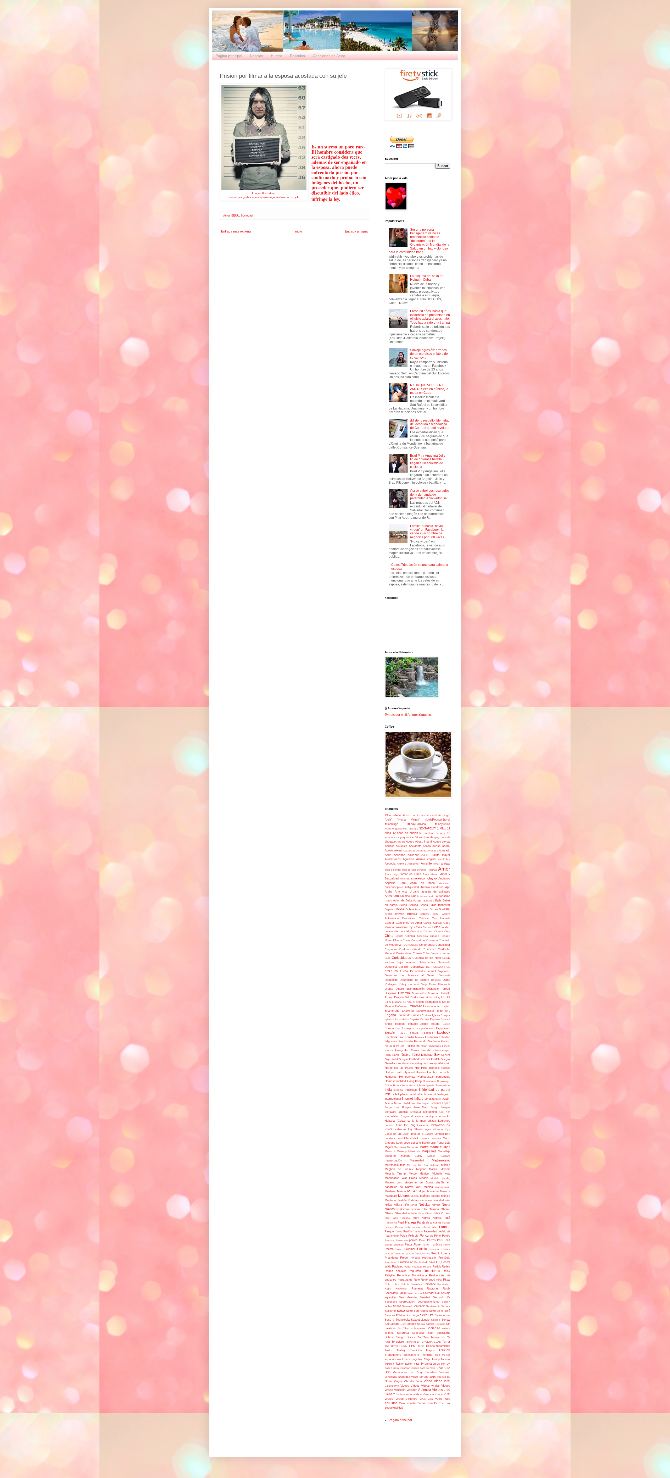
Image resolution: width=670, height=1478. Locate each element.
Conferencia (426, 944)
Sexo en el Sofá (439, 1310)
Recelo (427, 1266)
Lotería (425, 1138)
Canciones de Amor (329, 56)
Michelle (437, 1173)
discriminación (415, 988)
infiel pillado (400, 1094)
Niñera (398, 1204)
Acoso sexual (393, 850)
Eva (397, 1028)
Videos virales (430, 1385)
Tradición (416, 1350)
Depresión (444, 971)
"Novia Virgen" (408, 819)
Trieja (427, 1359)
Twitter (399, 1363)
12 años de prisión (405, 832)
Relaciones (432, 1271)
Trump (436, 1359)
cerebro (445, 927)
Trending (426, 1354)
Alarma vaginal (426, 859)
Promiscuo (391, 1262)
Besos (424, 904)
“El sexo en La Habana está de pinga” (426, 815)
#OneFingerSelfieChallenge (401, 828)
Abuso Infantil (423, 841)
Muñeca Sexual (430, 1195)
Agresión (408, 859)
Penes (446, 1235)
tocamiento (443, 1345)
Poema (389, 1248)
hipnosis (434, 1067)
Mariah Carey (411, 1155)
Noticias (256, 56)
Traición (444, 1350)
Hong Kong (414, 1081)
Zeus (402, 1403)
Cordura (404, 949)
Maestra (390, 1151)
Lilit (399, 1133)
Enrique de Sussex (409, 1015)
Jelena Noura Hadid (397, 1103)
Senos (397, 1306)
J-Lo (425, 1098)
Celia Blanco (423, 927)
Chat (447, 931)
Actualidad (409, 850)
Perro (422, 1240)
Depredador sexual (423, 971)
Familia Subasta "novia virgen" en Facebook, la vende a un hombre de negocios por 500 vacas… (428, 531)
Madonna (412, 1147)
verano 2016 (428, 1376)
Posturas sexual (403, 1253)
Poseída (434, 1249)
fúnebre (405, 1054)
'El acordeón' (393, 815)
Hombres (391, 1076)
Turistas (445, 1359)
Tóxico (389, 1350)
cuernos (445, 953)
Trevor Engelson (412, 1359)
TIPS (412, 1345)
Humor (276, 56)
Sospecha (418, 1332)
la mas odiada (426, 1120)
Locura (429, 1133)
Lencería (422, 1125)
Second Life (441, 1297)
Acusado (444, 850)
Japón (446, 1098)
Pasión (407, 1231)
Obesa (389, 1213)
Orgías (445, 1213)
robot (396, 1284)
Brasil (388, 913)
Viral (447, 1394)
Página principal (229, 56)
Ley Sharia (415, 1129)
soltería (389, 1332)
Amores (404, 878)
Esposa (435, 1019)
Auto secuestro (426, 896)
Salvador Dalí (431, 1292)
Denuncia (391, 966)
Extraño (390, 1032)
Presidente (391, 1257)
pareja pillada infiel (424, 1227)
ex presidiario (426, 1028)
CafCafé (425, 913)
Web (447, 1398)
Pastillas (418, 1231)
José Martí (421, 1107)
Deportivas (417, 966)
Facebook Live (394, 1037)
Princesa (415, 1257)
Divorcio (404, 993)
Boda (400, 909)
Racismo (397, 1266)
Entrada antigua (356, 231)
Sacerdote (391, 1292)
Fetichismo (413, 1045)
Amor (226, 215)
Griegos (445, 1059)
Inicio (298, 231)
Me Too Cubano (428, 1165)
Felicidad (444, 1037)
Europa (389, 1028)
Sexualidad (392, 1323)
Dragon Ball (401, 997)
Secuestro (391, 1301)
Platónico (436, 1244)
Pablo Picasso (401, 1217)
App (447, 887)
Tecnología (412, 1341)
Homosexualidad (395, 1081)
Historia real (392, 1072)
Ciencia (410, 935)
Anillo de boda (422, 882)
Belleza (413, 904)
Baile (438, 900)
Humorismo (409, 1085)
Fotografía (401, 1050)
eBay (437, 997)
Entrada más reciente (236, 231)
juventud (415, 1111)
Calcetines (408, 918)
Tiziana (430, 1345)
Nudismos (403, 1209)
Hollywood (408, 1072)
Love (407, 1142)
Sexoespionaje (420, 1319)
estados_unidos (418, 1023)
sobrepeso (418, 1328)
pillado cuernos (394, 1244)
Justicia (403, 1111)
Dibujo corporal (409, 984)
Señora (445, 1306)
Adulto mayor (441, 854)
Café (436, 913)
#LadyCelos (442, 824)
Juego (434, 1107)
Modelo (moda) (440, 1178)
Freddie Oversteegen (435, 1050)
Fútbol (416, 1054)
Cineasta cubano (428, 935)
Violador (411, 1389)
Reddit (437, 1266)
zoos (447, 1403)
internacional (393, 1098)
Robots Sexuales (411, 1284)
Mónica (428, 1186)
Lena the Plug (405, 1125)
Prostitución (405, 1262)
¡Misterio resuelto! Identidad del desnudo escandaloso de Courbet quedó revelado (430, 424)
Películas (297, 56)
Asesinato (392, 896)
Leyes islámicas (433, 1129)
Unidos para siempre (423, 1367)
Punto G (433, 1262)
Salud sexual (414, 1293)
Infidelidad (411, 1089)
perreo (413, 1240)
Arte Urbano (410, 891)
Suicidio (411, 1337)
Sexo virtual (442, 1315)
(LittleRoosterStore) (437, 819)
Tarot (426, 1337)
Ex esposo (408, 1028)
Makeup (402, 1151)
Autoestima (443, 896)
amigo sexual (393, 869)
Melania (445, 1169)
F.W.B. (402, 1032)
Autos (388, 900)
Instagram (443, 1094)
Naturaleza (426, 1200)
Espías (424, 1019)
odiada (412, 1213)
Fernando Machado (427, 1041)
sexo (401, 1310)
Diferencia (444, 984)
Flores (389, 1050)
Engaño (390, 1015)
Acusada (432, 850)
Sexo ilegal (412, 1315)
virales (389, 1398)
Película (413, 1235)
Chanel (438, 931)
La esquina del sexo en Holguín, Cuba (426, 277)
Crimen (417, 953)
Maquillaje (429, 1151)
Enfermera (443, 1010)
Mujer (412, 1191)
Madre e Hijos (440, 1147)
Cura (387, 957)
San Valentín (408, 1297)
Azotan (417, 900)
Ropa (388, 1288)
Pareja (410, 1222)
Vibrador (409, 1381)
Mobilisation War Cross (401, 1178)
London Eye (442, 1133)
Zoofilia (411, 1403)
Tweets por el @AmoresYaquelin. (408, 715)
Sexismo (390, 1310)
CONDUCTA (411, 944)
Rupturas (433, 1288)
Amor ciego (392, 874)
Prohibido (444, 1257)
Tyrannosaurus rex (433, 1363)
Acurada (421, 850)
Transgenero (393, 1354)
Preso (404, 1257)
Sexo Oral (427, 1315)
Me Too (412, 1165)
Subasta (390, 1337)
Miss (447, 1173)
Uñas (440, 1367)
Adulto (425, 855)
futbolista (426, 1054)
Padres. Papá (441, 1217)
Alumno (401, 863)
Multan (415, 1195)
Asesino (405, 896)
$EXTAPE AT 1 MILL (432, 828)
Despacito (391, 979)
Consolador (443, 944)
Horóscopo (429, 1081)
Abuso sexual (441, 841)
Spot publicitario (439, 1332)
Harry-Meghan (418, 1063)
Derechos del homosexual (404, 975)
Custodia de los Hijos (426, 957)
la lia (410, 1120)
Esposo (400, 1023)
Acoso (427, 846)
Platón (425, 1244)
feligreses (391, 1041)
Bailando (428, 900)
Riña (439, 1279)
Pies (447, 1240)
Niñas (388, 1204)
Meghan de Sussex (399, 1169)
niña (447, 1200)
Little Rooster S (413, 1133)
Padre (415, 1217)
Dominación (419, 993)
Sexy (403, 1323)
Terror (446, 1341)
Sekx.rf (446, 1301)
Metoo (413, 1173)
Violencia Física (433, 1394)
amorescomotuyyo (424, 878)
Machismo (400, 1147)
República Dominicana (412, 1275)
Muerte (401, 1191)
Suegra (400, 1337)
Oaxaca (434, 1209)
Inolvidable (416, 1094)
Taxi (443, 1337)
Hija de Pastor (403, 1067)
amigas (445, 863)
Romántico (443, 1284)
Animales (444, 883)
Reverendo (428, 1279)
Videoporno (392, 1385)
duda (429, 997)
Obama (445, 1209)
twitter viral (412, 1363)
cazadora (401, 927)
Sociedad (247, 215)
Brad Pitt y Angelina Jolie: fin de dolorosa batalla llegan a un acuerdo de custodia (428, 461)
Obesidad (401, 1213)
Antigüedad (412, 887)
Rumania (417, 1288)
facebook (443, 1032)
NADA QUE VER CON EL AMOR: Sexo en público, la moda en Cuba (429, 389)
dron (422, 997)
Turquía (389, 1363)
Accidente (415, 846)
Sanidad (425, 1297)
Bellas (403, 904)
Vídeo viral (442, 1381)
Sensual (407, 1306)
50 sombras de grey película (432, 837)
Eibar (388, 1001)
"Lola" (388, 819)
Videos (404, 1385)
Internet (407, 1098)
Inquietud (430, 1094)
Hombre (421, 1072)
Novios (390, 1209)
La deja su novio (435, 1116)
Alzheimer (413, 863)
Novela (436, 1204)
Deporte (403, 966)
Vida (419, 1381)
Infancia (398, 1089)
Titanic (420, 1345)
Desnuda (444, 975)
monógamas (442, 1187)
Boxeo (434, 909)
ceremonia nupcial (397, 931)
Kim (441, 1111)
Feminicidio (406, 1041)
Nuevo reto (419, 1209)
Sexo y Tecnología (397, 1319)
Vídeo (428, 1381)
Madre (424, 1147)
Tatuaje (435, 1337)
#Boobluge (391, 824)
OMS (437, 1213)
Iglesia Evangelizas (438, 1085)
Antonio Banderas (432, 887)
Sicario (430, 1323)
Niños (413, 1204)
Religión (390, 1275)
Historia (445, 1067)
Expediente (443, 1028)
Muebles (390, 1191)
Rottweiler (401, 1288)
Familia (409, 1037)
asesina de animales (435, 891)
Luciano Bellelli (420, 1142)
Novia (446, 1204)
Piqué (417, 1244)
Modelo (423, 1178)
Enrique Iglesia (431, 1015)
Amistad (432, 869)
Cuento (435, 953)
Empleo (445, 1006)
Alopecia (390, 863)
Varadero (431, 1372)
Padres (425, 1217)
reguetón (415, 1270)
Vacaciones (400, 1372)
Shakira (411, 1323)
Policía (422, 1249)
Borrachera (421, 909)
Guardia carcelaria (397, 1063)
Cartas (437, 922)
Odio (421, 1213)
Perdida (389, 1240)
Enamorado (392, 1010)
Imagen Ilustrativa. (264, 193)
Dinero (399, 988)
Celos (436, 927)
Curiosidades (401, 958)
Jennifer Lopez (420, 1103)
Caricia (427, 922)
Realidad (417, 1266)
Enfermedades (425, 1010)
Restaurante (405, 1279)
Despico (436, 979)
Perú (440, 1240)
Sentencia (419, 1306)
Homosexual (407, 1076)
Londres (390, 1138)
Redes (446, 1266)
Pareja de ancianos (429, 1222)
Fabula (414, 1032)
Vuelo (438, 1398)
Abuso (410, 841)
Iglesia (421, 1085)
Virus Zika (426, 1398)
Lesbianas (399, 1129)
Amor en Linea (411, 874)
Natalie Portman (408, 1200)
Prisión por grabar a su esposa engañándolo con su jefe (263, 197)
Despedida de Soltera (414, 979)
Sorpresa (403, 1332)
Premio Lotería (440, 1253)
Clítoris (397, 940)
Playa (446, 1244)
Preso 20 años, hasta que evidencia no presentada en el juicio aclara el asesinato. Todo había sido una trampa (430, 316)
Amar (436, 863)
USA (447, 1367)
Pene (437, 1235)
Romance (429, 1284)
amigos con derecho (414, 869)
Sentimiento (433, 1306)
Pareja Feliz (403, 1227)
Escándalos (402, 1019)
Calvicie (424, 918)
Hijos (424, 1067)
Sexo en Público (395, 1315)
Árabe (388, 891)
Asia (413, 896)
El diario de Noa (402, 1001)
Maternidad (417, 1160)
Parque (389, 1231)
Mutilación (391, 1200)
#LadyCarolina (416, 824)
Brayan (399, 913)
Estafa (435, 1023)
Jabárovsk (435, 1098)
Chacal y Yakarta (421, 931)
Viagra (398, 1381)
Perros (431, 1240)
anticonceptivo (394, 887)
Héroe (389, 1067)
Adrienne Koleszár (406, 854)
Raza (407, 1266)
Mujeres (404, 1196)
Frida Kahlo (392, 1054)
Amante (426, 863)
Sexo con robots (417, 1310)
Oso (387, 1217)
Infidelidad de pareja (434, 1090)
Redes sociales (395, 1270)
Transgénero (411, 1354)
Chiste (399, 935)
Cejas (411, 927)
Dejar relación (406, 962)
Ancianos (444, 878)
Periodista (402, 1240)
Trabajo (401, 1350)
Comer (407, 940)
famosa (419, 1037)
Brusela (412, 913)
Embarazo (414, 1006)
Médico (445, 1164)
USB (387, 1372)
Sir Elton (403, 1328)
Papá (401, 1222)
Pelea (403, 1235)
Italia (417, 1098)
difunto (389, 988)
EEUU (235, 215)
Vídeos (415, 1385)
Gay (437, 1054)
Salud (402, 1292)
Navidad (438, 1200)
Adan (388, 854)
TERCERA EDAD (430, 1341)
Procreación (429, 1257)
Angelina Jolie (395, 882)
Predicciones (422, 1253)
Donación (433, 993)
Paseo (399, 1231)
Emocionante (431, 1006)
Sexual (446, 1319)
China (389, 936)
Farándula (431, 1037)
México (424, 1173)
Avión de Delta (402, 900)
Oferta (429, 1213)
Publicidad (420, 1262)
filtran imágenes (431, 1045)
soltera (446, 1328)
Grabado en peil (419, 1059)
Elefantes (400, 1006)
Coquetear (391, 949)
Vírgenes (411, 1398)
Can (434, 918)
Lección (389, 1125)
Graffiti (435, 1059)
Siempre (440, 1323)
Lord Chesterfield (408, 1138)
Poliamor (409, 1248)
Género (445, 1054)
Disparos (390, 993)
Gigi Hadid (391, 1059)
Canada (445, 918)
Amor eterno (430, 874)
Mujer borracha (428, 1191)
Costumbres (404, 953)
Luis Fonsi (437, 1142)
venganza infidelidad (397, 1376)
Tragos (430, 1350)
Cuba (426, 953)
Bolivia (410, 909)
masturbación (393, 1160)
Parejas (444, 1227)
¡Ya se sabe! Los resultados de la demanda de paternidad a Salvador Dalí (429, 494)
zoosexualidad (394, 1407)
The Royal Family (396, 1345)
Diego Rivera (429, 984)
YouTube (391, 1403)
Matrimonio (441, 1160)
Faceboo (427, 1032)
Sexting (435, 1319)
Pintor (408, 1244)
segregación (407, 1301)
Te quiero (398, 1341)
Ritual (446, 1279)
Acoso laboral (441, 846)
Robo (388, 1284)
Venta (414, 1376)
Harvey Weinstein (438, 1063)
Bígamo (389, 909)
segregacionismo (428, 1301)
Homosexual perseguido (433, 1076)
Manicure (414, 1151)
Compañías (418, 940)
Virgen (399, 1398)
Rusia (446, 1288)
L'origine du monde (412, 1116)
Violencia (424, 1390)
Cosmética (429, 949)
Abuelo (401, 841)
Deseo (431, 975)
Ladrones (444, 1120)
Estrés (446, 1023)
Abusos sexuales (396, 846)
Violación (399, 1389)
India (388, 1090)
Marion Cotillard (438, 1155)
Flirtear (446, 1045)
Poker (399, 1249)
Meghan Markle (427, 1169)
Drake (414, 997)
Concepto (432, 940)
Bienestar (444, 904)
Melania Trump (395, 1173)
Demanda (444, 962)
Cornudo (415, 949)
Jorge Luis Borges (398, 1107)
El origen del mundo (425, 1001)
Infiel (388, 1094)
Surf (419, 1337)
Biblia (433, 904)
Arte (397, 891)
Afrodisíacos (393, 859)
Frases (415, 1050)
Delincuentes (427, 962)
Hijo (417, 1067)
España (414, 1019)
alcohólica (444, 859)
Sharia (421, 1323)
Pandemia (391, 1222)
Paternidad (430, 1231)
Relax (446, 1270)
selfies (388, 1306)
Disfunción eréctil (438, 988)
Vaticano (444, 1372)
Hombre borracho (438, 1072)
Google (403, 1059)
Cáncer (389, 922)
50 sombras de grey (432, 833)
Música (445, 1195)
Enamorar (408, 1010)
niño (406, 1204)
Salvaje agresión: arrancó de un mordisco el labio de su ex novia (429, 353)
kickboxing (430, 1111)
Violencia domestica (409, 1394)
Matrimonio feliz (395, 1164)
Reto (417, 1279)
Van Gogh (416, 1372)
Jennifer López (440, 1103)
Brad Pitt (444, 909)
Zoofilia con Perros (430, 1403)
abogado (390, 841)
